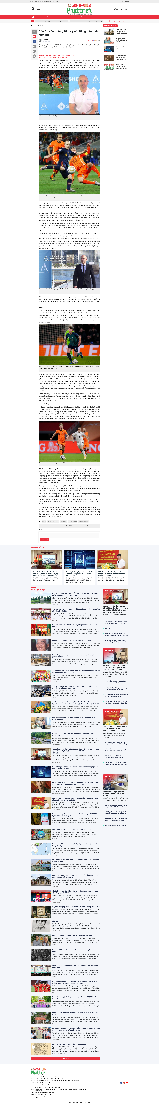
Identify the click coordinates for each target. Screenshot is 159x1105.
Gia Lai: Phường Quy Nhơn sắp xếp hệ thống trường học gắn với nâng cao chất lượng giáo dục (75, 892)
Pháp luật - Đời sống (56, 902)
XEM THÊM (66, 1058)
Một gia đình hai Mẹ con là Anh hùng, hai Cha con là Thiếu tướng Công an (116, 743)
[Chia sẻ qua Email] (34, 46)
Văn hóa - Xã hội (55, 604)
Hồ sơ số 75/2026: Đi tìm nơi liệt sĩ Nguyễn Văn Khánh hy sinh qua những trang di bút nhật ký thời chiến (75, 783)
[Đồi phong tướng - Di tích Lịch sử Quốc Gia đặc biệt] (41, 645)
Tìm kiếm (115, 9)
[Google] (124, 1083)
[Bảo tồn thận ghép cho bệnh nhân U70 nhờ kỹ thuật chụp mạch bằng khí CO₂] (41, 723)
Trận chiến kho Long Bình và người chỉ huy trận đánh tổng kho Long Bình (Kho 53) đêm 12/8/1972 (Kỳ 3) (116, 750)
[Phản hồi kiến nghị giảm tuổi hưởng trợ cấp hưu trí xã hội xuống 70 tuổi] (115, 782)
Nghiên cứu (54, 713)
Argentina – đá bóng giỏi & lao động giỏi (51, 53)
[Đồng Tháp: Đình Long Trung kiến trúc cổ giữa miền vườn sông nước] (41, 1018)
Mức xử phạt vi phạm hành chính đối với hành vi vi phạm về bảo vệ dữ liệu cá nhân (79, 573)
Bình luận (34, 32)
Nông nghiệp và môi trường (57, 855)
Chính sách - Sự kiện (56, 762)
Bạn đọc (108, 776)
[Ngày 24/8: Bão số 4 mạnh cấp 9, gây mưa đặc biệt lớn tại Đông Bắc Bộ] (41, 849)
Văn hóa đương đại (56, 1008)
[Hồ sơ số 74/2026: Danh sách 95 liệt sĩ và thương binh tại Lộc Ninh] (41, 955)
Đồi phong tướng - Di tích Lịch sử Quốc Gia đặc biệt (71, 640)
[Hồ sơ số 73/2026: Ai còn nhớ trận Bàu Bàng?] (41, 1049)
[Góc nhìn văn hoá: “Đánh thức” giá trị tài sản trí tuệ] (41, 834)
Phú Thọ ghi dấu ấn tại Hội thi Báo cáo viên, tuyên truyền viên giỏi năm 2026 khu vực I (116, 702)
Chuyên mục (123, 9)
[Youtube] (127, 1083)
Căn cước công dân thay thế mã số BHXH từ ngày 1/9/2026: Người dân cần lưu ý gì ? (116, 622)
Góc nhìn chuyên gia (56, 838)
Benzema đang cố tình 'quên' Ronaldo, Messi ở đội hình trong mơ (58, 55)
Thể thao (54, 992)
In (89, 525)
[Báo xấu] (34, 56)
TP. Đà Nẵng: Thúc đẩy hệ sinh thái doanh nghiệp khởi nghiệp (116, 695)
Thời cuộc (34, 567)
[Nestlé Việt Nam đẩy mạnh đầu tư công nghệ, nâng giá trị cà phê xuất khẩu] (41, 660)
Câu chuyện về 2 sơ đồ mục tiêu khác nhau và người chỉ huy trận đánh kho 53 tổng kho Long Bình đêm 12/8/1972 (115, 763)
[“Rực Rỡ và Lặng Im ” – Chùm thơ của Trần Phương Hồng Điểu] (41, 912)
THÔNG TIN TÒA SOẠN (73, 1102)
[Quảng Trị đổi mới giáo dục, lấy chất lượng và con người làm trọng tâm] (41, 970)
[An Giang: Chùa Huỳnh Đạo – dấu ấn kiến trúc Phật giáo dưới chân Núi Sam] (41, 865)
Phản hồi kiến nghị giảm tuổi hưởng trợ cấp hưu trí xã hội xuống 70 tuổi (114, 793)
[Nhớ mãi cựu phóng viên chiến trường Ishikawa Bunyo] (41, 940)
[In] (34, 51)
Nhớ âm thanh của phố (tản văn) (115, 825)
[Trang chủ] (33, 17)
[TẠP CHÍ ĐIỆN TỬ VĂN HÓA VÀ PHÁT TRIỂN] (79, 9)
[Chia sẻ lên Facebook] (34, 41)
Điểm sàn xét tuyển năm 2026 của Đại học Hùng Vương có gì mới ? (116, 819)
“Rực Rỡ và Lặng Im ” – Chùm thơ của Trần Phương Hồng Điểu (76, 907)
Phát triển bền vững (56, 666)
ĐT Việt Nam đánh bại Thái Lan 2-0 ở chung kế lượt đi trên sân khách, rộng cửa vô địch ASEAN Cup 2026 (76, 982)
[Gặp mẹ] (41, 926)
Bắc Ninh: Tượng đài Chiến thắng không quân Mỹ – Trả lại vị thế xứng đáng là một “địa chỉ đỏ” (75, 594)
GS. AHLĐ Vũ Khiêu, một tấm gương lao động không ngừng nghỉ (60, 21)
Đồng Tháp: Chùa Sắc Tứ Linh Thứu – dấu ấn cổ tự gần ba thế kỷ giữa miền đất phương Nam (75, 876)
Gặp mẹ (55, 921)
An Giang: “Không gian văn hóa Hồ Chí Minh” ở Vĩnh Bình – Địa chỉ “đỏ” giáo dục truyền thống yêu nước (76, 1029)
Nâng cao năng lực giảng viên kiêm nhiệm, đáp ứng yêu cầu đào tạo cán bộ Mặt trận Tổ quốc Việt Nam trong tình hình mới (116, 641)
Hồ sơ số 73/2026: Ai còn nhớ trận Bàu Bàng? (69, 1044)
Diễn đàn (108, 650)
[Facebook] (121, 1083)
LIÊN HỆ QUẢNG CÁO (85, 1102)
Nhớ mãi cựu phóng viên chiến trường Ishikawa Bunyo (72, 935)
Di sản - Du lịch (55, 649)
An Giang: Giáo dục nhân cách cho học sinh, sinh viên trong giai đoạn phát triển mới (114, 667)
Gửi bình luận (44, 539)
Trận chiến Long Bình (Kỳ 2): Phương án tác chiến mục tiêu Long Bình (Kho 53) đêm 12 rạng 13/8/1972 (115, 756)
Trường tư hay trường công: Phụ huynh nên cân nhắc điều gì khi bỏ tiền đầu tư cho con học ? (74, 687)
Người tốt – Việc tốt (56, 809)
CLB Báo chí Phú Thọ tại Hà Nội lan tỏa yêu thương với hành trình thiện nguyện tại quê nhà (111, 573)
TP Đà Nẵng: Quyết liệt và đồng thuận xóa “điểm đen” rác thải (115, 682)
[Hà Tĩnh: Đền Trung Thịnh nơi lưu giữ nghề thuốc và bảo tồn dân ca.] (41, 630)
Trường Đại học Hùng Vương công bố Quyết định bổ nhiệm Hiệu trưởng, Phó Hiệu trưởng (116, 689)
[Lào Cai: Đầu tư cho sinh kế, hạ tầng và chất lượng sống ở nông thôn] (41, 738)
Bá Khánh (45, 39)
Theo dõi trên (90, 40)
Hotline (38, 9)
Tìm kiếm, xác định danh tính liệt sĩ (59, 793)
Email (32, 9)
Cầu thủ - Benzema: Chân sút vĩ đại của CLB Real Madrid (55, 57)
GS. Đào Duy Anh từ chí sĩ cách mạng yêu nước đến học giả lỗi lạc (95, 21)
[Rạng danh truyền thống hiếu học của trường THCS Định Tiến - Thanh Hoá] (41, 1002)
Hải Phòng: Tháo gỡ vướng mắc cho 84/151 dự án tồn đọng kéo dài (116, 634)
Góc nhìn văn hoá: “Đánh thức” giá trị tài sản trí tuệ (71, 829)
